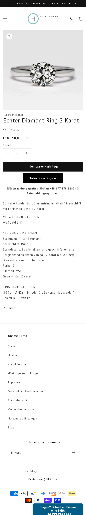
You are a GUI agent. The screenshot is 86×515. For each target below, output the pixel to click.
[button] (5, 18)
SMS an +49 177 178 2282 (57, 188)
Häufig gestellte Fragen (23, 373)
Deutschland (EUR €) (40, 479)
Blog (11, 427)
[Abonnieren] (73, 452)
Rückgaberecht (17, 400)
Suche (12, 346)
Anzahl (7, 145)
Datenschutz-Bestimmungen (26, 391)
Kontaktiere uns (18, 364)
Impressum (15, 382)
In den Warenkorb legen (43, 166)
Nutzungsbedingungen (22, 418)
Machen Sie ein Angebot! (43, 178)
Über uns (14, 355)
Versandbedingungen (22, 409)
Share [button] (11, 308)
